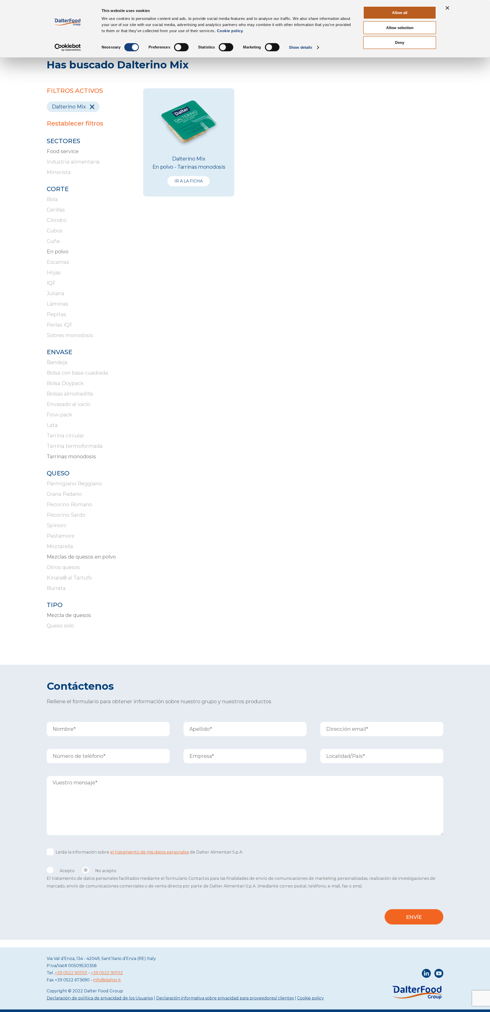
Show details (300, 47)
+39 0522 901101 (71, 972)
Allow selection (399, 28)
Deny (399, 42)
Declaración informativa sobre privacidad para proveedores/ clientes (225, 998)
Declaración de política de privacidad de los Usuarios (100, 998)
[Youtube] (438, 974)
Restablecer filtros (75, 123)
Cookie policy (310, 998)
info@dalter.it (107, 980)
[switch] (181, 47)
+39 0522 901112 (107, 972)
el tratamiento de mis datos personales (149, 852)
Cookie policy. (230, 31)
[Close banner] (447, 8)
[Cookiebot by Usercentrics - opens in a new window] (67, 47)
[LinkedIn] (426, 974)
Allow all (399, 12)
